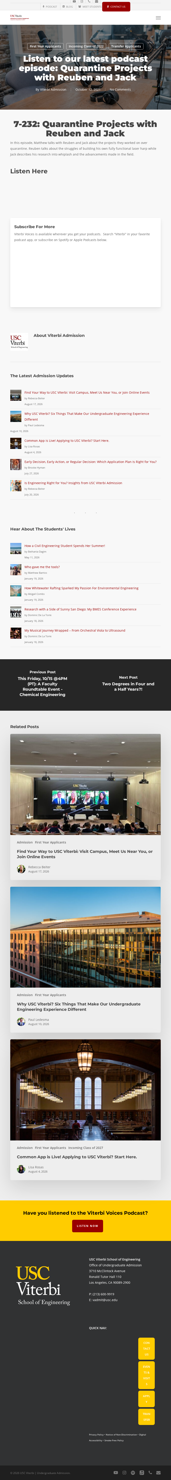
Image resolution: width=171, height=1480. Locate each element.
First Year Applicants (45, 46)
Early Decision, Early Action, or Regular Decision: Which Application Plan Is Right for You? (90, 462)
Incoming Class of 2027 (85, 1148)
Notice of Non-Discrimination (121, 1434)
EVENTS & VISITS (146, 1375)
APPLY (146, 1399)
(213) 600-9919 (103, 1294)
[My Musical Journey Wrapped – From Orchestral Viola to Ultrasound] (15, 636)
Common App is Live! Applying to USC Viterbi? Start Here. (66, 440)
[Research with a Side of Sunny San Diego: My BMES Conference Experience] (15, 614)
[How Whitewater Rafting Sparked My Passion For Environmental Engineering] (15, 593)
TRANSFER (146, 1417)
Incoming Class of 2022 (86, 46)
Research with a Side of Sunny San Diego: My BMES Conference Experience (80, 609)
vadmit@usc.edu (105, 1300)
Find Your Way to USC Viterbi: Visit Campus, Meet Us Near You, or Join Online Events (87, 392)
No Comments (120, 89)
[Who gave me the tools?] (15, 572)
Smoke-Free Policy (114, 1440)
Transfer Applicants (126, 46)
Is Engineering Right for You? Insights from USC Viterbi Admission (73, 483)
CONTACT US (146, 1348)
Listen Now (87, 1226)
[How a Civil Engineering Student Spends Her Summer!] (15, 551)
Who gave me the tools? (42, 567)
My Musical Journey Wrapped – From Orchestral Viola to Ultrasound (74, 630)
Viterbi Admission (53, 89)
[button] (158, 17)
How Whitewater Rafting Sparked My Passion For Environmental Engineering (81, 588)
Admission (25, 842)
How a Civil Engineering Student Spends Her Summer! (64, 546)
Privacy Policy (96, 1434)
